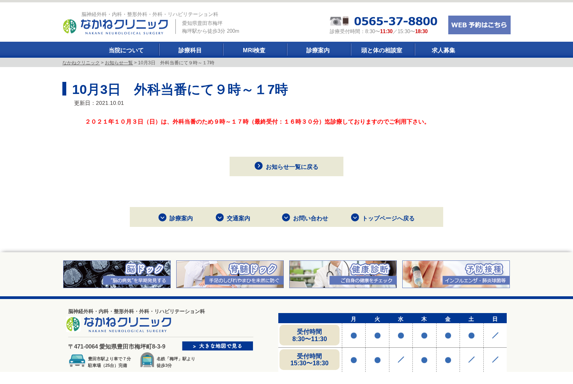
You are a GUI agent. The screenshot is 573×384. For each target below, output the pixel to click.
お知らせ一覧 (119, 62)
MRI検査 (254, 50)
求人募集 (443, 50)
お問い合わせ (310, 218)
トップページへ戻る (388, 218)
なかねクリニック (81, 62)
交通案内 (238, 218)
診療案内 (318, 50)
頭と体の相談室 (381, 50)
